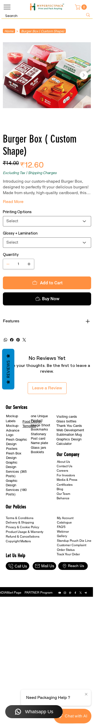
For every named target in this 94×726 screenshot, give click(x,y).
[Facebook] (75, 614)
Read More (13, 201)
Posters (11, 469)
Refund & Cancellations (22, 557)
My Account (65, 539)
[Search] (88, 15)
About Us (63, 482)
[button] (81, 7)
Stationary (38, 455)
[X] (81, 614)
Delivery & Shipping (20, 543)
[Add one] (29, 264)
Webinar (63, 552)
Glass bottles (66, 442)
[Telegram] (86, 614)
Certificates (65, 505)
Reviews (8, 369)
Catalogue (64, 543)
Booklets (37, 473)
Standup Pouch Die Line (74, 561)
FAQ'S (61, 548)
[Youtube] (60, 614)
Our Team (63, 514)
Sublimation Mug (69, 455)
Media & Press (67, 500)
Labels (11, 442)
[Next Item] (84, 75)
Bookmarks (39, 450)
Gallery (62, 557)
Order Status (66, 571)
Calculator (64, 464)
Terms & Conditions (19, 539)
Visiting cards (66, 437)
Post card (38, 459)
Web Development (70, 451)
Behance (63, 519)
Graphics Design (68, 460)
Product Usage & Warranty (24, 553)
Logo (9, 456)
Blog (60, 510)
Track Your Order (68, 575)
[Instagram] (65, 614)
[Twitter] (24, 360)
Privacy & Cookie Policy (22, 548)
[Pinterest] (18, 360)
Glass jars (38, 468)
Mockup (12, 437)
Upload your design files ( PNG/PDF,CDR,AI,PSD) (47, 287)
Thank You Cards (69, 446)
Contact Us (64, 487)
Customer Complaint (71, 566)
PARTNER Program (38, 613)
